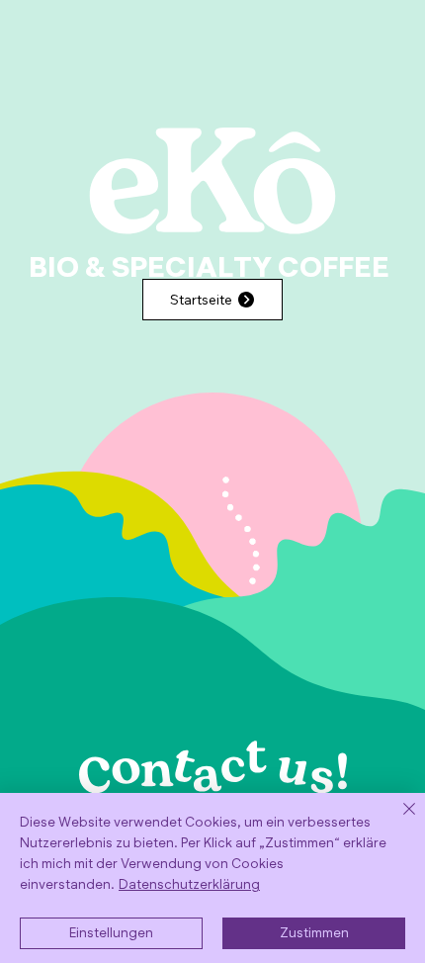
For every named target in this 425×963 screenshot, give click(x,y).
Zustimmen (314, 933)
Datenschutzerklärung (189, 885)
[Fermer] (397, 820)
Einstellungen (111, 933)
